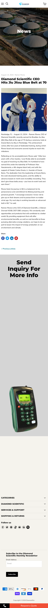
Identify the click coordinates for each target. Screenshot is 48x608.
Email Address (11, 560)
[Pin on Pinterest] (16, 238)
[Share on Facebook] (3, 238)
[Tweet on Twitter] (7, 238)
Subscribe (12, 574)
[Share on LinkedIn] (12, 238)
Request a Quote (29, 605)
